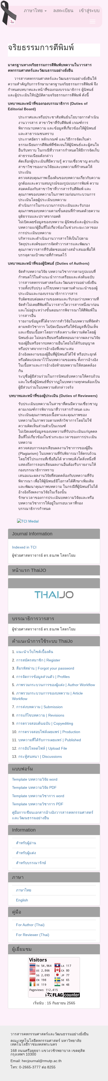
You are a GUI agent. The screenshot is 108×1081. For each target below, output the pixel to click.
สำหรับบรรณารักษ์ (31, 863)
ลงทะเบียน (63, 10)
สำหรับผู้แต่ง (26, 853)
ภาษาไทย (23, 890)
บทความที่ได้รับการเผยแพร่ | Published (49, 740)
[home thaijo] (54, 594)
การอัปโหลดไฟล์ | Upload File (42, 748)
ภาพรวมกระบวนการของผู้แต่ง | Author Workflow (55, 685)
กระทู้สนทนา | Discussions (40, 756)
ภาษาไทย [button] (34, 10)
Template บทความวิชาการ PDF (37, 804)
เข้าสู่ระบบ (89, 10)
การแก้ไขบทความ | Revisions (40, 715)
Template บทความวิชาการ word (38, 796)
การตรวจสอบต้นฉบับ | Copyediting (44, 723)
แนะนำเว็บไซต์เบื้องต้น (34, 652)
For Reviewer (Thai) (32, 935)
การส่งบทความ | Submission (39, 707)
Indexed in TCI (24, 547)
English (22, 900)
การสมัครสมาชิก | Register (38, 660)
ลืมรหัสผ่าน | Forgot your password (45, 668)
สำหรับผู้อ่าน (26, 843)
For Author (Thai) (30, 925)
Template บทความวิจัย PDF (34, 787)
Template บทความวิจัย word (34, 779)
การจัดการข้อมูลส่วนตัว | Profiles (43, 677)
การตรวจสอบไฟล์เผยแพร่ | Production (49, 732)
